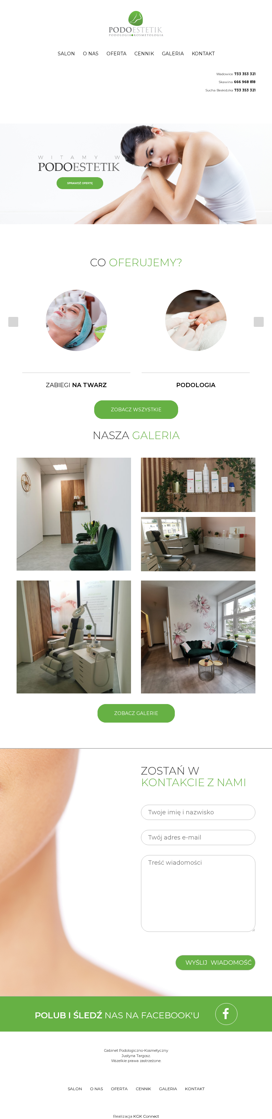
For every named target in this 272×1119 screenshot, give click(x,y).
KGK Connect (146, 1116)
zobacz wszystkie (136, 410)
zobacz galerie (136, 713)
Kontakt (203, 54)
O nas (91, 54)
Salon (66, 54)
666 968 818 (244, 82)
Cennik (144, 54)
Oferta (116, 54)
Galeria (173, 54)
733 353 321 (244, 74)
